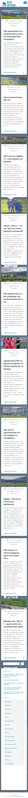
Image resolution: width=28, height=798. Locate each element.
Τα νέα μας (17, 87)
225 (17, 663)
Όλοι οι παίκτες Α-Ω (10, 740)
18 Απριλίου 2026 (14, 148)
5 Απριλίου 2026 (14, 286)
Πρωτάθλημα (15, 146)
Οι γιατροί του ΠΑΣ (9, 736)
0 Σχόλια (14, 25)
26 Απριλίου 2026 (14, 23)
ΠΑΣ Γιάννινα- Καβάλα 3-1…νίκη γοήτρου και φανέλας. (13, 159)
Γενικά (6, 717)
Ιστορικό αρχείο (9, 728)
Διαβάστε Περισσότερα (10, 72)
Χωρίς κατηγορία (18, 21)
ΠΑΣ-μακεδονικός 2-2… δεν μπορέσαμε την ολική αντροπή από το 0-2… (13, 692)
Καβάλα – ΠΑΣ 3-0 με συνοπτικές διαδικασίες (12, 502)
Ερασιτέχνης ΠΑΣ (9, 721)
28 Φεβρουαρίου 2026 (14, 491)
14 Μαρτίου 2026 (14, 353)
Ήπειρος (7, 724)
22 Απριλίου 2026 (14, 89)
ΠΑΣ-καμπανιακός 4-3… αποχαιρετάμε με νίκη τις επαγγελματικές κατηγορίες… (13, 675)
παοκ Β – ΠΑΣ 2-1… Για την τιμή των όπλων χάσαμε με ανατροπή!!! (13, 228)
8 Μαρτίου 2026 (14, 422)
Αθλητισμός (8, 705)
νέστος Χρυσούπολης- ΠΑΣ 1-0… (12, 680)
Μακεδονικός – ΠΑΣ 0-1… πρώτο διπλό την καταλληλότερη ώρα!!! (13, 624)
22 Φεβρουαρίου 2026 (14, 542)
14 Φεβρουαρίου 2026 (14, 613)
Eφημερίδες (8, 701)
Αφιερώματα (8, 713)
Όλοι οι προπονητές (10, 744)
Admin (10, 21)
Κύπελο (7, 732)
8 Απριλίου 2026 (14, 218)
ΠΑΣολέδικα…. (8, 752)
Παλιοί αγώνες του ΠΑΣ (11, 748)
